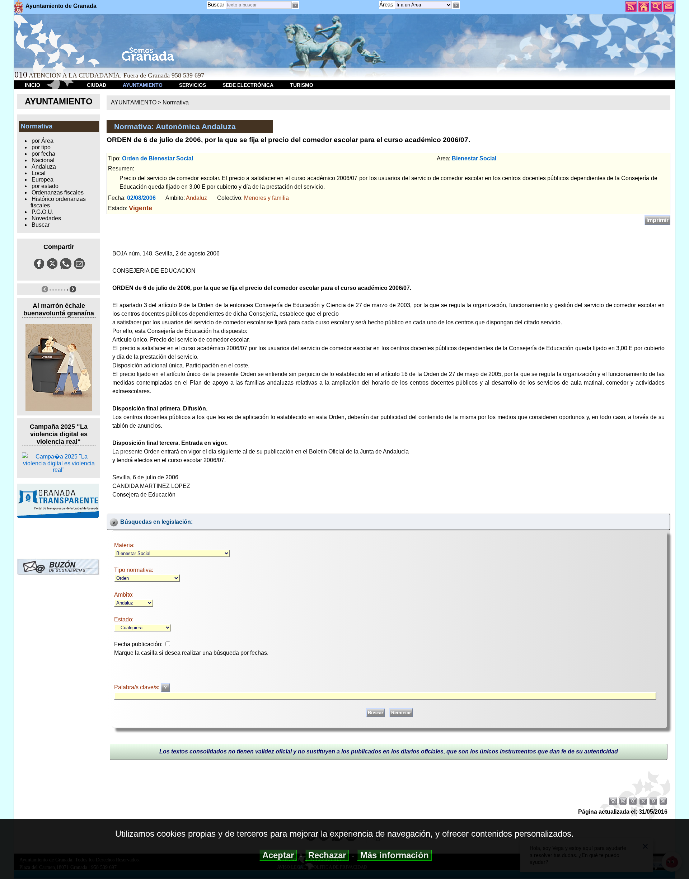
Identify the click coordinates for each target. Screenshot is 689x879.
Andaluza (44, 167)
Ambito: (123, 595)
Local (39, 173)
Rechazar (327, 855)
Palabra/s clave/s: (137, 687)
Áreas (387, 4)
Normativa (176, 102)
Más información (394, 855)
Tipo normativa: (133, 570)
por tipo (41, 147)
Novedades (46, 218)
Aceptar (278, 855)
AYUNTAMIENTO (143, 85)
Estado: (123, 619)
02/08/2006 (141, 198)
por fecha (43, 154)
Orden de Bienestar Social (157, 158)
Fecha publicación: (138, 644)
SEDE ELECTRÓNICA (247, 85)
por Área (42, 141)
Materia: (124, 545)
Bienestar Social (474, 158)
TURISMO (301, 85)
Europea (42, 180)
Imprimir (657, 220)
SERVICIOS (192, 85)
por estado (45, 186)
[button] (455, 5)
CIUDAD (96, 85)
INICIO (32, 85)
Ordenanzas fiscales (58, 192)
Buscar (215, 4)
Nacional (43, 160)
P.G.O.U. (42, 212)
